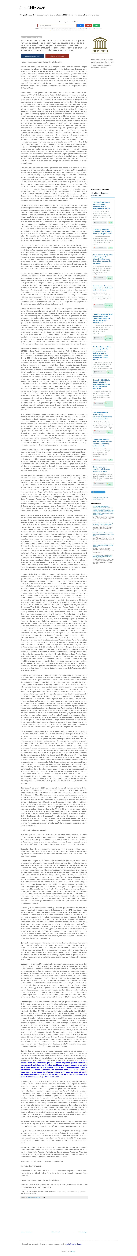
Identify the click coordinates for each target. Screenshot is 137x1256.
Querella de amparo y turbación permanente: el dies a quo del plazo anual (102, 231)
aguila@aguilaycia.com (74, 1244)
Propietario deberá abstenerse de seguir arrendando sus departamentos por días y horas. (103, 534)
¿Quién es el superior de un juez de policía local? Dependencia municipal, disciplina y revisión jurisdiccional (103, 318)
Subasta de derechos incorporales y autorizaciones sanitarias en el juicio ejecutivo (102, 416)
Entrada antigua (83, 1232)
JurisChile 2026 (32, 8)
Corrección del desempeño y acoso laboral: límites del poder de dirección (103, 288)
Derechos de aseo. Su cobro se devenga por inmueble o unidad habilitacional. (103, 523)
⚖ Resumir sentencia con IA (32, 56)
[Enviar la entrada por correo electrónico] (44, 1197)
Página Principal (55, 1232)
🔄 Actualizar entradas (98, 492)
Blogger (73, 1251)
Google (80, 25)
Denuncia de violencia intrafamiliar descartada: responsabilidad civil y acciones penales (102, 442)
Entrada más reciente (26, 1232)
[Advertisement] (54, 1216)
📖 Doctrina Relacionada (57, 56)
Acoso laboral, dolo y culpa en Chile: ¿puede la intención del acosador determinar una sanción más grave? (103, 259)
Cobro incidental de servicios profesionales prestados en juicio (101, 469)
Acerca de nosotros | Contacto (100, 497)
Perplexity (88, 25)
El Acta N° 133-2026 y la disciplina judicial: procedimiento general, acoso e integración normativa (101, 384)
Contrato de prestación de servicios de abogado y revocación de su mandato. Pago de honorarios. (102, 557)
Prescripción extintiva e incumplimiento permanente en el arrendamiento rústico (101, 205)
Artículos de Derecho (98, 499)
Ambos (96, 25)
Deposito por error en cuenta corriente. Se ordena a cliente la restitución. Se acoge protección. (103, 545)
